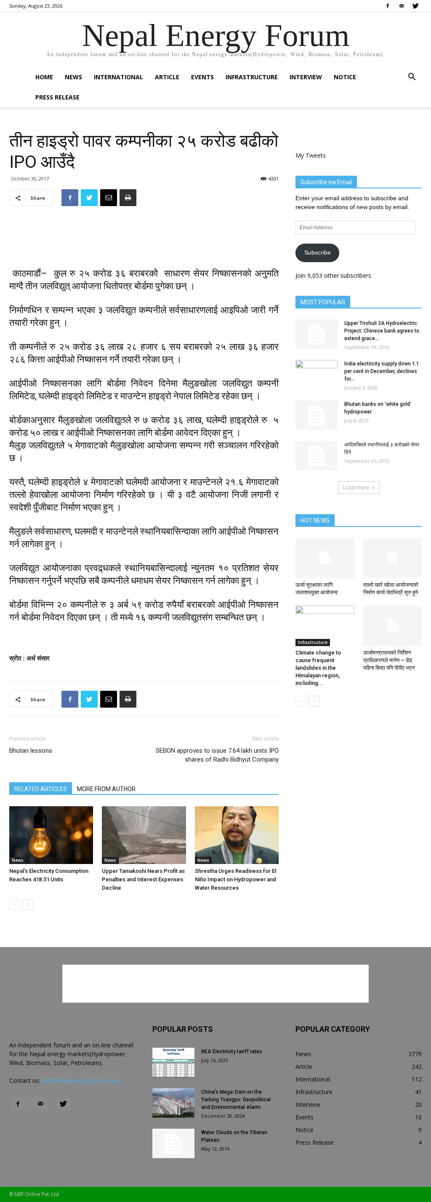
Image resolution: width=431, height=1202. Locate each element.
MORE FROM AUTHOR (106, 789)
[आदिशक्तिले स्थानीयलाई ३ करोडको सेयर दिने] (316, 455)
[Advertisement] (143, 234)
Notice (345, 77)
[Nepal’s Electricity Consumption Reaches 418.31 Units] (51, 835)
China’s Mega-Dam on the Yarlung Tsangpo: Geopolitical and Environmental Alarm (236, 1099)
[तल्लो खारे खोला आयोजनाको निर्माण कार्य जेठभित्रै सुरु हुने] (392, 558)
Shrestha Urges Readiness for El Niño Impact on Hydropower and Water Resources (235, 879)
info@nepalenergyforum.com (81, 1080)
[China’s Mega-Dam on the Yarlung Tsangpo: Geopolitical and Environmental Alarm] (173, 1103)
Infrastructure (252, 77)
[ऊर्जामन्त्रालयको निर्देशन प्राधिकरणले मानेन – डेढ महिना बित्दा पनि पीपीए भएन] (392, 626)
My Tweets (310, 155)
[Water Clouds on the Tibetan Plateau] (173, 1143)
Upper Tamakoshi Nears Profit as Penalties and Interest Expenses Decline (143, 879)
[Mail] (401, 6)
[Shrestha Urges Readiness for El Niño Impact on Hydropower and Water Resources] (237, 835)
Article (167, 77)
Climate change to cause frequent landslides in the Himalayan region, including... (318, 667)
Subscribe (317, 252)
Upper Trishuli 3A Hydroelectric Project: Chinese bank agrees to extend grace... (381, 330)
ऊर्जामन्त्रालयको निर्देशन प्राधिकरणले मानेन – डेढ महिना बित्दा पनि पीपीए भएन (389, 660)
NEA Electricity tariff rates (231, 1051)
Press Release (57, 97)
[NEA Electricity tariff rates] (173, 1062)
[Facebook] (387, 6)
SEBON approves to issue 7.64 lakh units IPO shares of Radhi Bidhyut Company (217, 755)
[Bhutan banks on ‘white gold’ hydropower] (316, 415)
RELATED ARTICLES (40, 789)
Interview (306, 77)
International (118, 77)
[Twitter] (415, 6)
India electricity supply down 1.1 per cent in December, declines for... (381, 371)
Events (202, 77)
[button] (412, 78)
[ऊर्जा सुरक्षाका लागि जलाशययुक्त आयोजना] (324, 558)
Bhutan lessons (30, 750)
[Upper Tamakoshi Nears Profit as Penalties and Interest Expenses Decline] (144, 835)
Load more (356, 487)
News (73, 77)
